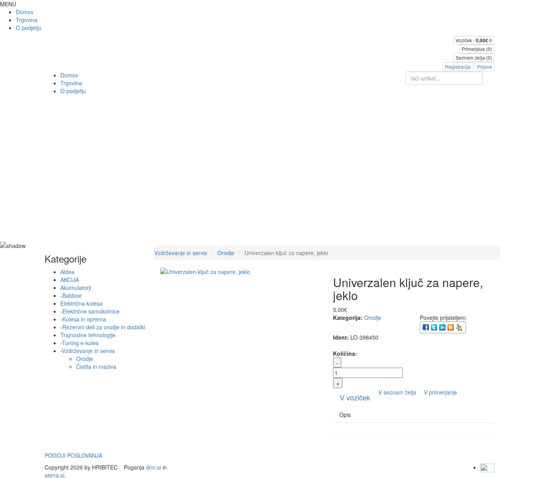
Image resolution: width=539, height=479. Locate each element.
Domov (25, 12)
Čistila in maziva (96, 366)
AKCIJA (69, 280)
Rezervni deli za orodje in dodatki (103, 327)
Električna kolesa (81, 303)
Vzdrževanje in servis (88, 351)
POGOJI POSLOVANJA (73, 455)
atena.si (54, 475)
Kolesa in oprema (84, 319)
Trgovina (26, 20)
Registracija (458, 66)
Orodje (84, 359)
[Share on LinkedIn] (443, 326)
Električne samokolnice (91, 311)
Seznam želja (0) (474, 57)
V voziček (355, 397)
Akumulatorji (75, 287)
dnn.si (153, 467)
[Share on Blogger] (451, 326)
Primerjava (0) (477, 48)
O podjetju (28, 28)
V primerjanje (440, 392)
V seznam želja (398, 392)
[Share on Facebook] (426, 326)
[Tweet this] (434, 326)
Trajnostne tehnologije (88, 335)
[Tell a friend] (459, 326)
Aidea (67, 272)
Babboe (72, 295)
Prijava (484, 66)
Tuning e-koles (80, 343)
